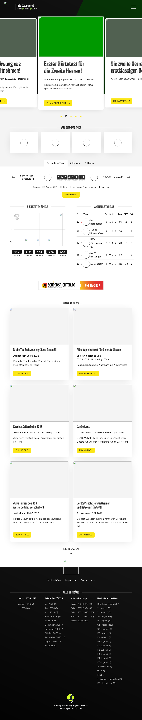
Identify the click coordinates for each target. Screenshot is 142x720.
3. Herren (90, 163)
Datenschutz (88, 580)
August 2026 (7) (26, 604)
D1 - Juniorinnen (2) (106, 683)
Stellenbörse (54, 580)
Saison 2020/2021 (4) (81, 620)
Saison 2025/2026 (54, 598)
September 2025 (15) (55, 637)
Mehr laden (71, 549)
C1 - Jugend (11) (105, 624)
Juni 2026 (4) (51, 604)
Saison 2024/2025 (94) (82, 604)
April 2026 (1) (51, 608)
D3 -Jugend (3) (104, 633)
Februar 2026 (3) (53, 616)
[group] (71, 185)
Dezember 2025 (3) (54, 624)
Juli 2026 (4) (24, 608)
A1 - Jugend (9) (104, 616)
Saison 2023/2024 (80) (82, 608)
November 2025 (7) (54, 629)
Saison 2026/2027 (27, 598)
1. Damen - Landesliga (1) (109, 679)
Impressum (71, 580)
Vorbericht (71, 194)
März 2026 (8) (51, 612)
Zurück (13, 177)
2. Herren (75, 163)
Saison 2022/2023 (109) (82, 612)
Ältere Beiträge (79, 598)
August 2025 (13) (53, 641)
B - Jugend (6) (104, 620)
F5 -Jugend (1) (104, 662)
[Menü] (133, 7)
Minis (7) (101, 674)
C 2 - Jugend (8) (104, 629)
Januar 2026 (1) (52, 620)
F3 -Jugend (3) (104, 654)
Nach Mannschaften (107, 598)
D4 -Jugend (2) (104, 637)
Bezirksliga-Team (55, 163)
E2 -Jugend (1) (104, 641)
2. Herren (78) (104, 608)
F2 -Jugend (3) (104, 649)
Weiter (128, 177)
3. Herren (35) (104, 612)
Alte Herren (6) (104, 666)
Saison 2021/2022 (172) (82, 616)
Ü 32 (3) (101, 670)
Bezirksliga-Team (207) (108, 604)
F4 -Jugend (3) (104, 658)
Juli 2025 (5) (50, 645)
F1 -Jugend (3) (104, 645)
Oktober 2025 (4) (53, 633)
